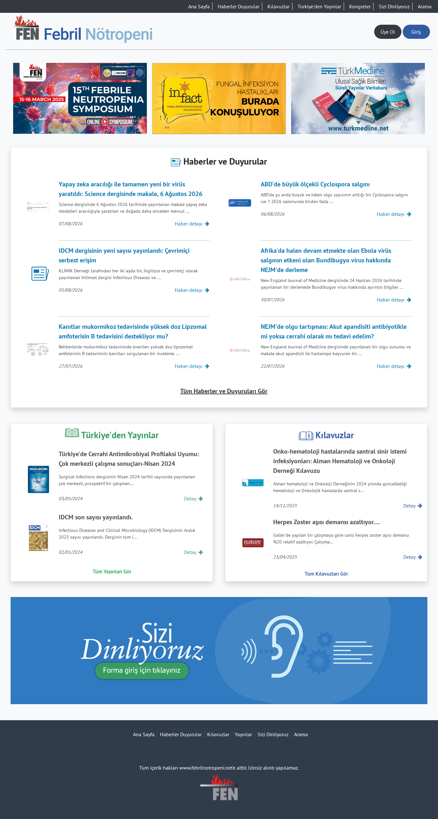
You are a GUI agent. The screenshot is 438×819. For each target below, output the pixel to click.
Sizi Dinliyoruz (394, 6)
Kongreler (360, 6)
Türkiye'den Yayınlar (319, 6)
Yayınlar (243, 734)
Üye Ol (388, 32)
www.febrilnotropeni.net (205, 767)
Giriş (416, 32)
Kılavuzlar (278, 6)
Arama (425, 6)
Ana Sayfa (199, 6)
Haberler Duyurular (238, 6)
